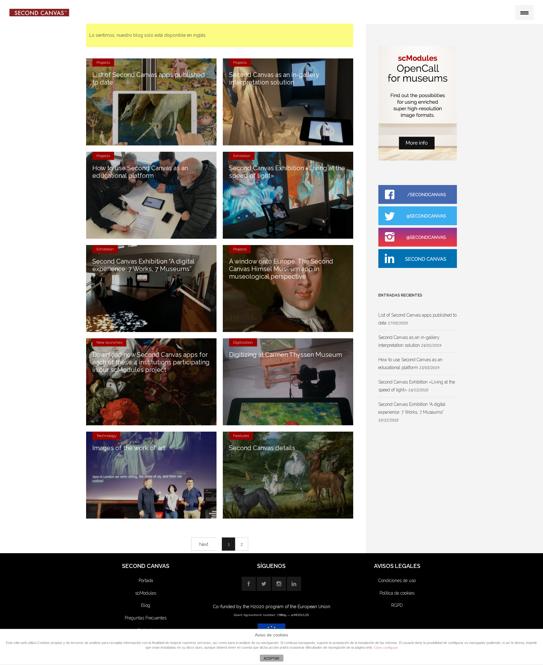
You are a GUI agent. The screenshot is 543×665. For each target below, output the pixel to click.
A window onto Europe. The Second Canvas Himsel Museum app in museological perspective (281, 269)
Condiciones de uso (397, 580)
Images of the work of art (128, 448)
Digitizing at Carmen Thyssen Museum (285, 354)
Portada (146, 580)
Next (203, 544)
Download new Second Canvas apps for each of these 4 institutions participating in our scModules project (151, 362)
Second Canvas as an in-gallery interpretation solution (274, 78)
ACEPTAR (271, 658)
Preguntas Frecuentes (146, 617)
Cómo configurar (386, 647)
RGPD (397, 605)
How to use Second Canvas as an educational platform (140, 171)
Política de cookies (397, 593)
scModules (145, 593)
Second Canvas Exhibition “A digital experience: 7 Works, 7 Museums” (143, 265)
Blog (145, 605)
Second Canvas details (262, 448)
